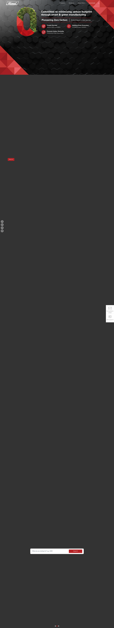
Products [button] (62, 3)
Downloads (92, 3)
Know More (11, 178)
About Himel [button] (81, 3)
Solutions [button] (71, 3)
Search (75, 551)
